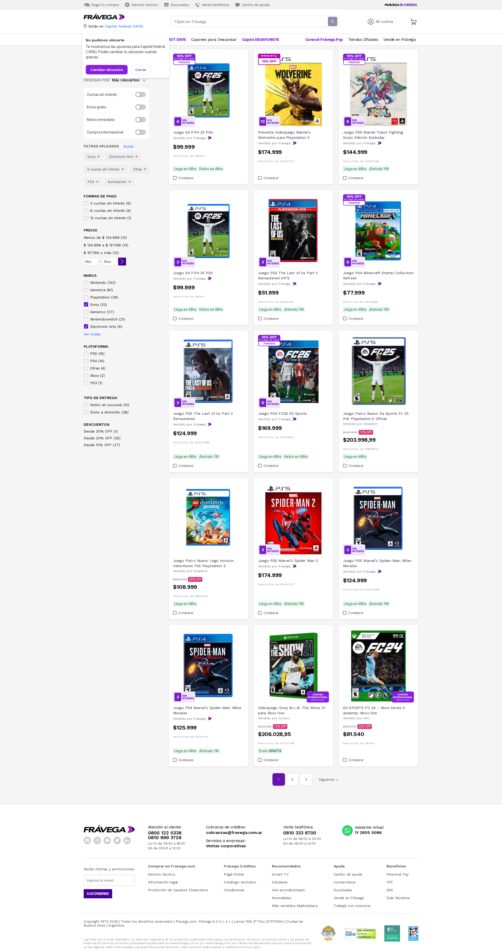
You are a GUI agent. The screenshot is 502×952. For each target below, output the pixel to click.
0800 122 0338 (164, 833)
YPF (389, 882)
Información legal (163, 882)
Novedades (281, 898)
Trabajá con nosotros (352, 906)
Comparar (186, 178)
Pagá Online (234, 874)
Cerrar (140, 70)
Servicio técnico (161, 874)
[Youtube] (107, 840)
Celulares (279, 882)
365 (389, 890)
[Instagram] (97, 840)
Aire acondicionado (288, 890)
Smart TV (280, 874)
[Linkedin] (127, 840)
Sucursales (343, 890)
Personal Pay (397, 874)
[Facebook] (87, 840)
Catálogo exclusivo (240, 882)
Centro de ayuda (348, 874)
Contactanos (345, 882)
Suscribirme (98, 894)
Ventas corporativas (226, 846)
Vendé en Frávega (349, 898)
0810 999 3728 (164, 837)
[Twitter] (117, 840)
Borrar (128, 146)
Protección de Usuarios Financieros (178, 890)
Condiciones (234, 890)
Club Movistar (398, 898)
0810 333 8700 (299, 833)
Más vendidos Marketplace (295, 906)
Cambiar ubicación (106, 70)
